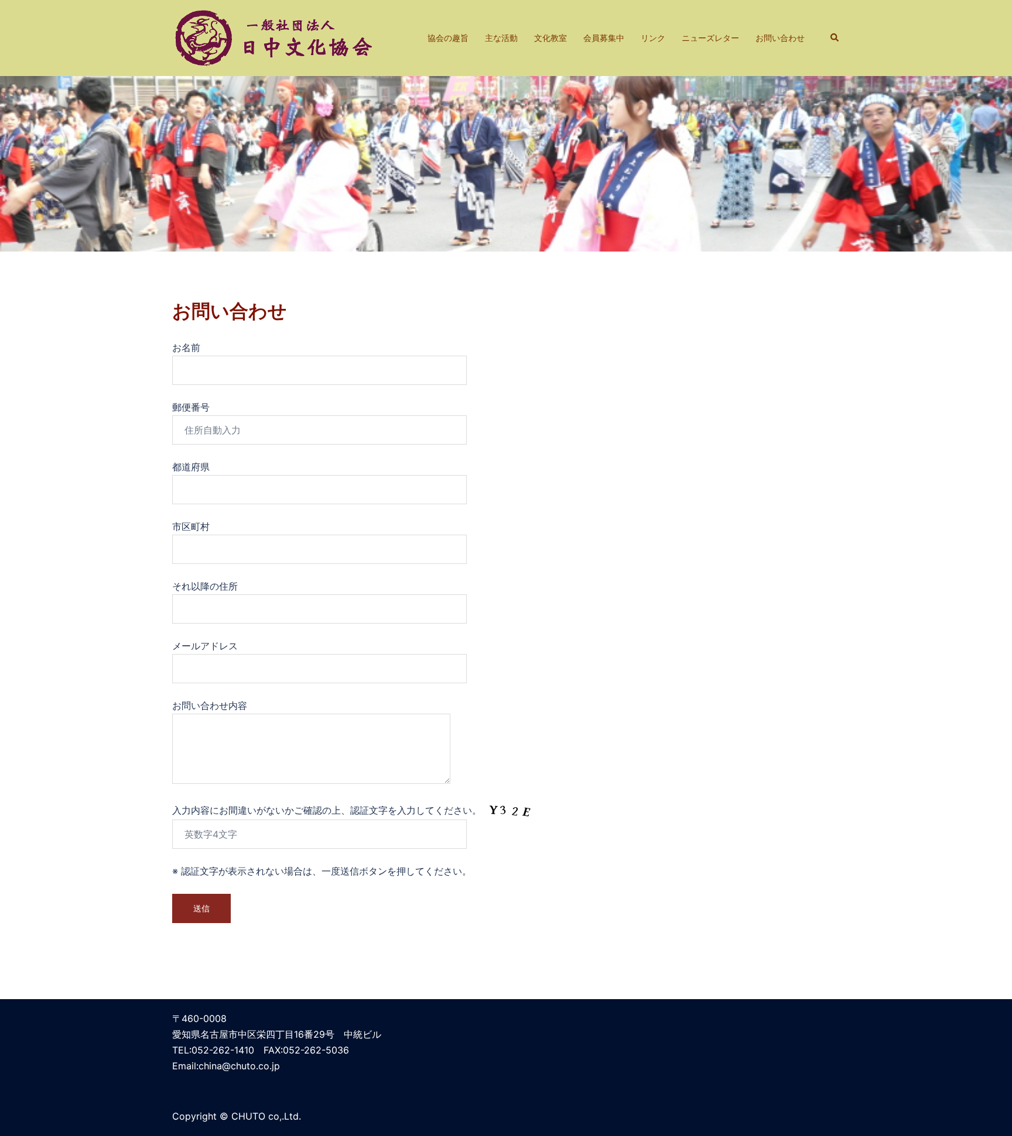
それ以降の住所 (205, 586)
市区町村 (191, 526)
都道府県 (191, 467)
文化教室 (550, 38)
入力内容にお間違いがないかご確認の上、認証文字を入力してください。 (328, 810)
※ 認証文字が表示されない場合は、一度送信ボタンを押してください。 (321, 871)
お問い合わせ (780, 38)
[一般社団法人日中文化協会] (275, 37)
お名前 (186, 347)
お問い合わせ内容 (209, 705)
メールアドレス (205, 646)
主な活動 (501, 38)
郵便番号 (191, 407)
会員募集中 (603, 38)
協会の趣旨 (448, 38)
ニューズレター (710, 38)
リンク (653, 38)
